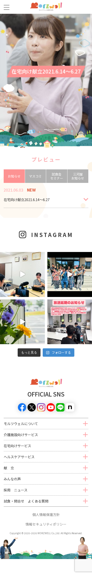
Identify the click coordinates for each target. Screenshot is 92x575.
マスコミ (35, 176)
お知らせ (14, 176)
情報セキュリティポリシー (46, 524)
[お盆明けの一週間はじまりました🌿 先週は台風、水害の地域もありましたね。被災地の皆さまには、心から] (22, 321)
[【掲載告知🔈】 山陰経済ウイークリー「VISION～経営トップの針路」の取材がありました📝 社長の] (22, 274)
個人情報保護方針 (46, 514)
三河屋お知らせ (77, 176)
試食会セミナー (56, 176)
